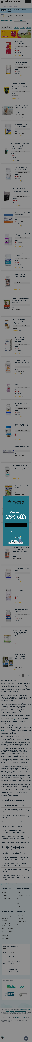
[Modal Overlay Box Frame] (16, 521)
